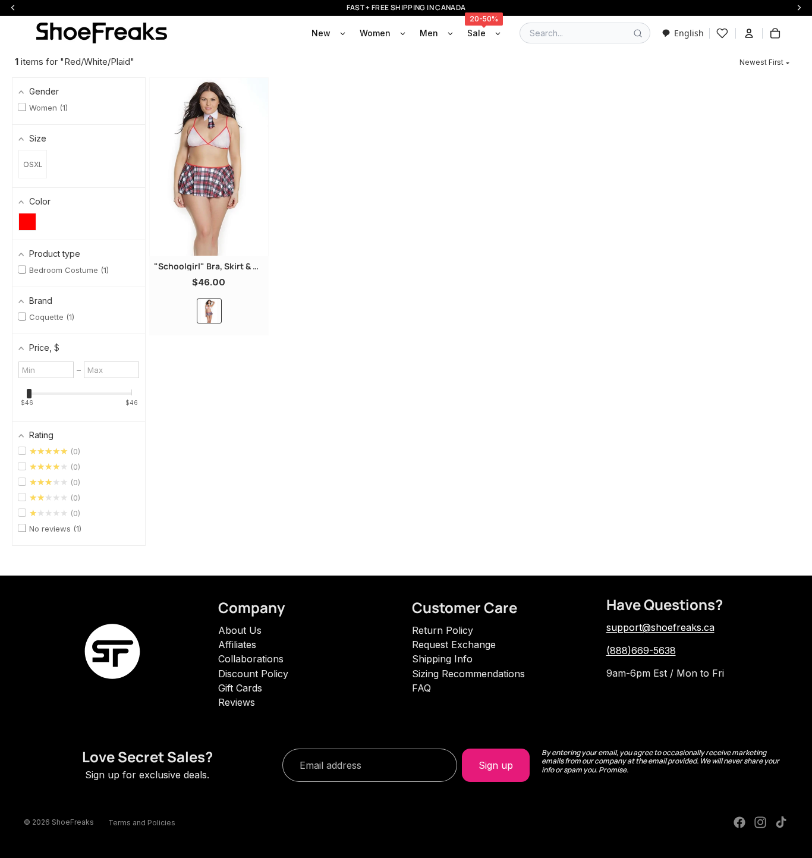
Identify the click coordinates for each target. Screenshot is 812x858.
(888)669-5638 (641, 650)
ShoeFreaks (73, 822)
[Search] (638, 33)
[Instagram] (760, 822)
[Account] (749, 33)
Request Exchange (454, 644)
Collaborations (251, 659)
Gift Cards (240, 688)
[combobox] (683, 33)
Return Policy (442, 630)
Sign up (496, 765)
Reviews (236, 702)
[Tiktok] (781, 822)
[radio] (209, 310)
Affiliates (237, 644)
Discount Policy (253, 674)
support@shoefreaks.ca (660, 627)
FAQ (421, 688)
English (689, 33)
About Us (240, 630)
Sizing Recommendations (468, 674)
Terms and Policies (141, 822)
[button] (764, 62)
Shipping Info (442, 659)
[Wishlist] (722, 33)
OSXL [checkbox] (33, 164)
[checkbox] (27, 222)
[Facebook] (739, 822)
